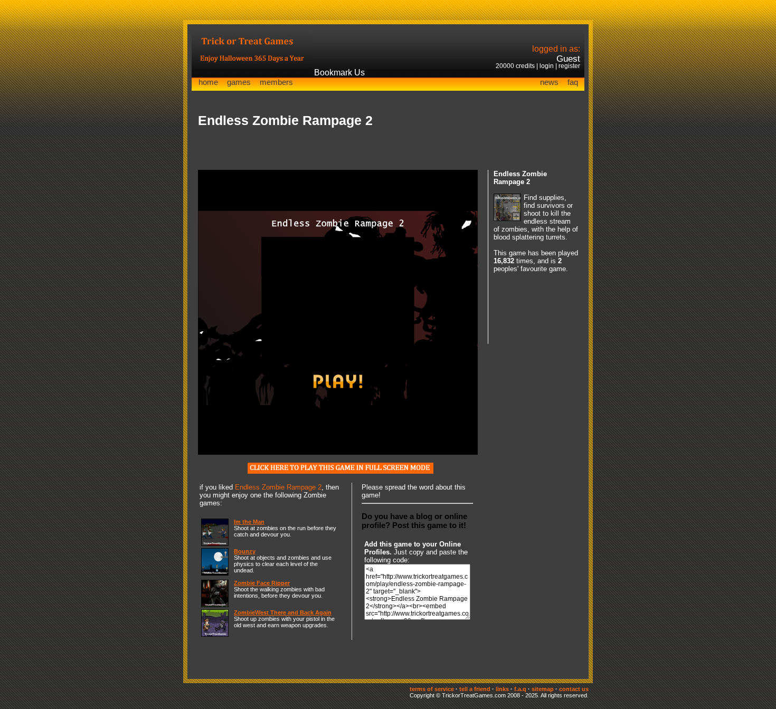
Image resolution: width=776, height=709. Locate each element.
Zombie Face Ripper (262, 583)
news (549, 82)
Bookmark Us (339, 72)
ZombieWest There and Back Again (283, 612)
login (547, 66)
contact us (574, 689)
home (208, 82)
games (239, 82)
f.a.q (520, 689)
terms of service (432, 689)
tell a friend (474, 689)
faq (572, 82)
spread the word (409, 487)
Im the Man (249, 522)
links (502, 689)
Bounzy (244, 551)
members (276, 82)
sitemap (543, 689)
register (569, 66)
